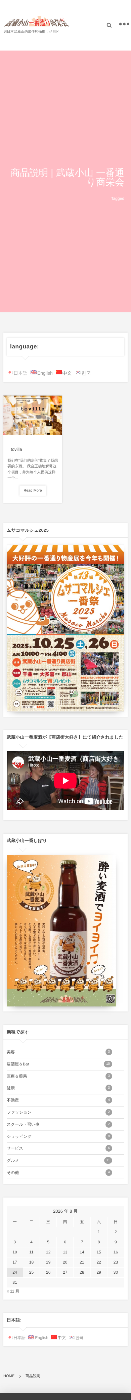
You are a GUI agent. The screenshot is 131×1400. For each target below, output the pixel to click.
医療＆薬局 (58, 1076)
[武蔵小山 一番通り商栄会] (37, 21)
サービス (58, 1148)
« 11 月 (13, 1291)
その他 (58, 1172)
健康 (58, 1088)
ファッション (58, 1112)
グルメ (58, 1160)
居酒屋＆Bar (58, 1064)
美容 (58, 1052)
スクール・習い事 (58, 1124)
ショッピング (58, 1136)
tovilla (16, 449)
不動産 (58, 1100)
